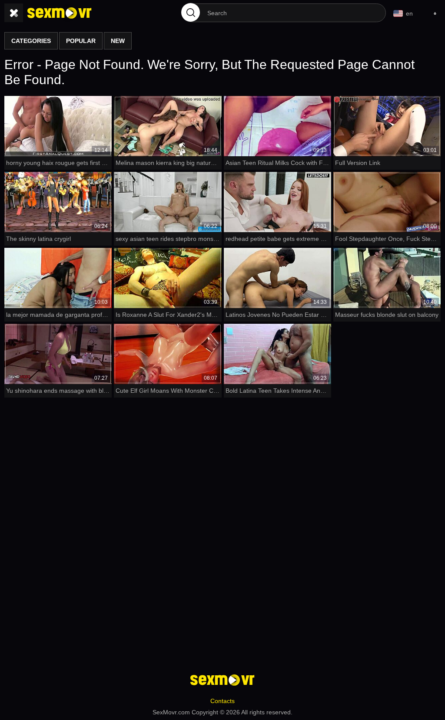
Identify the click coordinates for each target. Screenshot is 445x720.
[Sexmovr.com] (59, 13)
